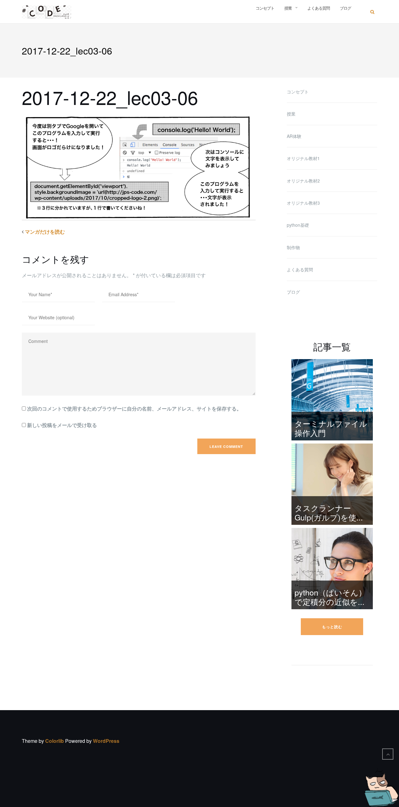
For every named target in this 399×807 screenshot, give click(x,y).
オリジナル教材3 (303, 203)
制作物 (293, 247)
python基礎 (298, 225)
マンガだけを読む (47, 231)
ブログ (345, 8)
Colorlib (54, 740)
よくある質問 (318, 8)
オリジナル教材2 (303, 181)
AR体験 (294, 136)
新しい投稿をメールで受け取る (62, 425)
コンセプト (265, 8)
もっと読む (332, 626)
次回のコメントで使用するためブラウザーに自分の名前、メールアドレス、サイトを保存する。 (134, 408)
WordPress (106, 740)
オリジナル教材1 (303, 158)
